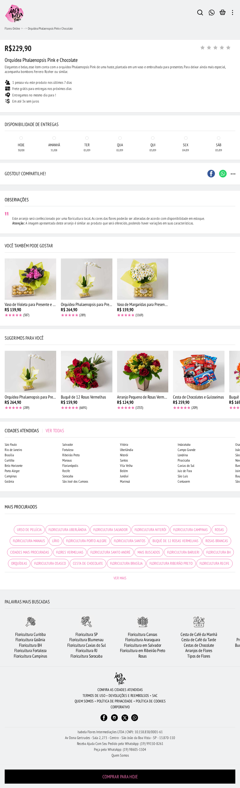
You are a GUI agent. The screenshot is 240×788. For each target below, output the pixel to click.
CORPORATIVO (120, 706)
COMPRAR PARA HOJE (120, 777)
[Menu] (232, 13)
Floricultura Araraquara (142, 639)
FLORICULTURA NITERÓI (150, 529)
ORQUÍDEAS (19, 563)
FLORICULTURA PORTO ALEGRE (86, 540)
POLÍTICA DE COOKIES (151, 701)
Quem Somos (120, 755)
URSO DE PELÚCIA (29, 529)
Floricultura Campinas (30, 656)
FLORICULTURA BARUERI (183, 552)
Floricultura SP (87, 634)
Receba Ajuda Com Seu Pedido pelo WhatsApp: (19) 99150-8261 (120, 743)
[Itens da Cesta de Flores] (222, 13)
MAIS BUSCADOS (149, 552)
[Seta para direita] (234, 117)
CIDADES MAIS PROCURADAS (29, 552)
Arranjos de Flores (198, 650)
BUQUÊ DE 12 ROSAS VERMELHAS (175, 540)
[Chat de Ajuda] (211, 12)
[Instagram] (114, 720)
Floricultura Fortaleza (30, 650)
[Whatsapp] (134, 720)
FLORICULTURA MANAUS (29, 540)
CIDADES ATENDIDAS (34, 430)
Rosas (142, 656)
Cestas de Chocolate (199, 645)
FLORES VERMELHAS (69, 552)
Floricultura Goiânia (30, 639)
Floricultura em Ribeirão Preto (142, 650)
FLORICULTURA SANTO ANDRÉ (110, 552)
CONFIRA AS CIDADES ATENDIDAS (120, 689)
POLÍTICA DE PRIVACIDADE (115, 701)
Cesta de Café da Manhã (199, 634)
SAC (154, 695)
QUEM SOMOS (84, 701)
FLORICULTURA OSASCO (50, 563)
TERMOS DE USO (94, 695)
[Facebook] (104, 720)
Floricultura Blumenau (86, 639)
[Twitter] (124, 717)
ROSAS (219, 529)
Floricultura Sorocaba (86, 656)
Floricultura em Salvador (142, 645)
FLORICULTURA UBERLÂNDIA (67, 529)
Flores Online (12, 28)
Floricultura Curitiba (30, 634)
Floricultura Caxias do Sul (86, 645)
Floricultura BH (30, 645)
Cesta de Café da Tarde (198, 639)
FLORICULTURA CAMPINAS (190, 529)
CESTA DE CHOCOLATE (88, 563)
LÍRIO (55, 540)
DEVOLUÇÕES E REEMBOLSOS (129, 695)
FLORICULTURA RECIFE (214, 563)
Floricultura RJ (86, 650)
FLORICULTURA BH (218, 552)
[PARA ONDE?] (200, 13)
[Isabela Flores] (120, 679)
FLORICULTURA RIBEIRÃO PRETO (171, 563)
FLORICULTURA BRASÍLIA (126, 563)
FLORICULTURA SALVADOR (110, 529)
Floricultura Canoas (142, 634)
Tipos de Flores (198, 656)
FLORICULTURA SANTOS (129, 540)
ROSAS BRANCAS (216, 540)
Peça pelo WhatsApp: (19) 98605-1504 (120, 749)
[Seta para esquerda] (6, 117)
